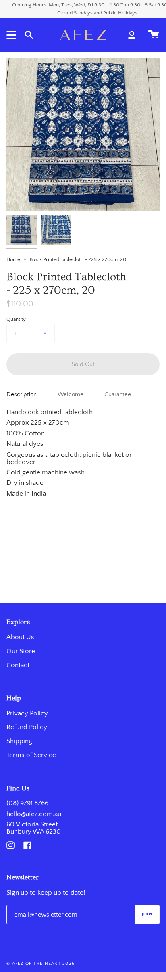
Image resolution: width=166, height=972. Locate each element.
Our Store (20, 651)
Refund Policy (26, 727)
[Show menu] (12, 35)
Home (13, 259)
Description (21, 394)
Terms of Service (31, 755)
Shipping (19, 741)
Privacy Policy (27, 713)
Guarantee (117, 394)
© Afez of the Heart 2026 (40, 963)
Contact (17, 665)
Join (147, 914)
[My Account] (132, 35)
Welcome (70, 394)
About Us (20, 637)
